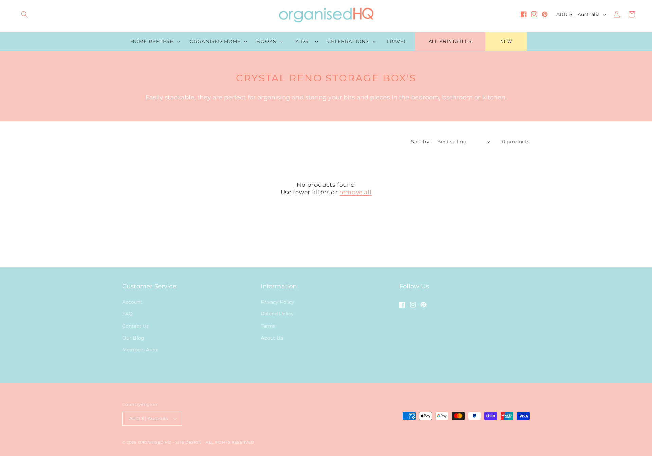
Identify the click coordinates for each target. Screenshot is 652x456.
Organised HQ (155, 442)
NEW (506, 41)
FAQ (127, 314)
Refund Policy (277, 314)
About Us (272, 338)
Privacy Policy (277, 302)
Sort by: (420, 142)
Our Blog (133, 338)
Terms (268, 326)
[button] (24, 14)
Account (132, 302)
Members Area (139, 350)
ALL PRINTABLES (450, 41)
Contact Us (135, 326)
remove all (355, 192)
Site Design (188, 442)
